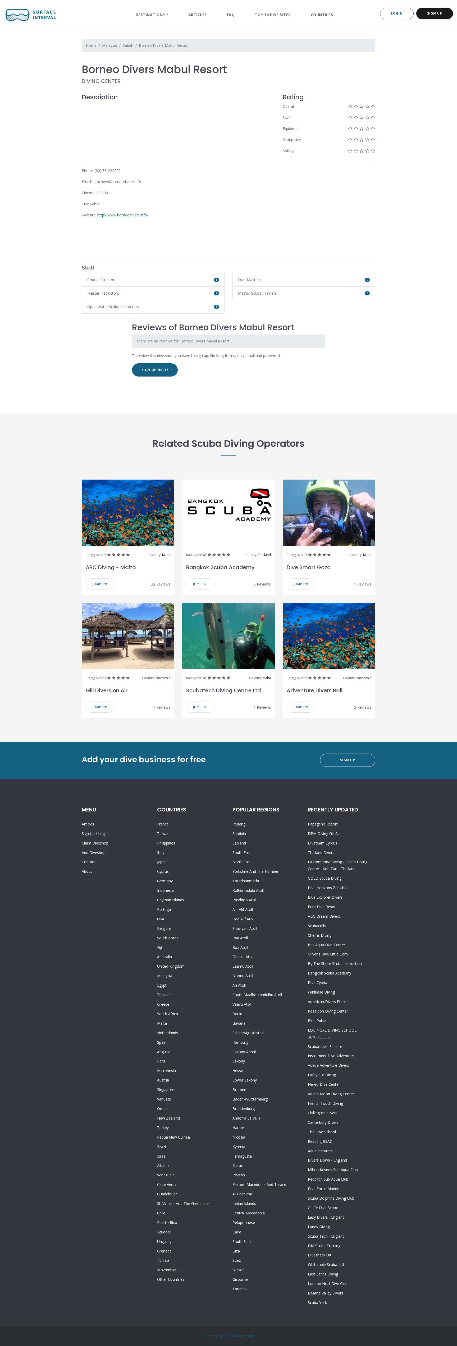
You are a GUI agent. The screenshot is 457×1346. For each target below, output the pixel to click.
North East (241, 861)
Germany (165, 880)
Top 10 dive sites (273, 14)
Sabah (128, 45)
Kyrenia (238, 1146)
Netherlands (167, 1032)
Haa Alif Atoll (243, 918)
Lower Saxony (244, 1080)
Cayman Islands (170, 899)
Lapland (239, 843)
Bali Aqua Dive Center (326, 944)
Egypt (162, 985)
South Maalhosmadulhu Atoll (257, 994)
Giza (236, 1251)
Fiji (159, 947)
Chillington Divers (322, 1112)
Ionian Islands (244, 1203)
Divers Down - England (327, 1160)
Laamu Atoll (242, 966)
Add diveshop (94, 852)
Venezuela (166, 1174)
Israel (161, 1156)
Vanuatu (164, 1099)
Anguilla (163, 1051)
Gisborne (240, 1279)
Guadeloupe (167, 1193)
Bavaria (238, 1023)
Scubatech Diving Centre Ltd (223, 690)
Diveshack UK (319, 1254)
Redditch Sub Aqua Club (328, 1179)
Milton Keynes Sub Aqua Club (333, 1169)
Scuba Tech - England (326, 1236)
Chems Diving (319, 935)
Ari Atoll (239, 985)
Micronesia (166, 1070)
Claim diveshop (95, 843)
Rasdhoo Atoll (244, 899)
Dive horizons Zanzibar (328, 887)
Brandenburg (243, 1108)
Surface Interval (239, 1335)
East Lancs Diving (323, 1274)
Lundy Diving (319, 1226)
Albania (163, 1165)
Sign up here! (154, 370)
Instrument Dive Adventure (331, 1055)
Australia (164, 956)
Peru (161, 1061)
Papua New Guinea (173, 1137)
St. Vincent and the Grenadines (184, 1203)
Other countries (170, 1279)
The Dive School (322, 1131)
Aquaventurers (320, 1150)
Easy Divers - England (326, 1217)
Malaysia (109, 45)
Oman (162, 1108)
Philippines (166, 843)
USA (160, 918)
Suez (236, 1260)
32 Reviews (160, 584)
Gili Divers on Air (106, 690)
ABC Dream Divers (324, 916)
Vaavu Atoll (242, 1004)
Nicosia (238, 1137)
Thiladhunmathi (245, 880)
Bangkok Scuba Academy (220, 567)
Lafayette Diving (322, 1074)
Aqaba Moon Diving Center (331, 1093)
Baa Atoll (240, 947)
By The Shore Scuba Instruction (335, 963)
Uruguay (164, 1241)
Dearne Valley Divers (325, 1293)
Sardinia (239, 833)
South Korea (168, 937)
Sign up (88, 833)
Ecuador (164, 1231)
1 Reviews (362, 584)
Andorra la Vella (246, 1118)
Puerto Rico (167, 1222)
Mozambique (168, 1269)
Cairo (236, 1231)
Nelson (238, 1269)
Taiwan (163, 833)
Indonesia (163, 678)
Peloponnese (243, 1222)
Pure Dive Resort (322, 906)
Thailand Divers (321, 852)
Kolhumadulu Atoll (248, 890)
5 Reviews (262, 584)
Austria (163, 1080)
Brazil (162, 1146)
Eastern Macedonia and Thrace (259, 1184)
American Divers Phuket (328, 1001)
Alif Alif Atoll (242, 909)
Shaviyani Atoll (244, 928)
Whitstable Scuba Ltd (326, 1264)
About (87, 871)
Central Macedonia (248, 1212)
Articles (197, 14)
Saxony (238, 1061)
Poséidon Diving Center (328, 1011)
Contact (88, 861)
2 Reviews (362, 707)
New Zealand (168, 1118)
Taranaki (239, 1288)
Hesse (237, 1070)
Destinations (150, 14)
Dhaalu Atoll (242, 956)
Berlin (237, 1013)
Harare (238, 1127)
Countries (322, 14)
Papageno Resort (323, 824)
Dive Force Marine (323, 1188)
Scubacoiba (317, 925)
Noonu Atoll (242, 975)
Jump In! (100, 584)
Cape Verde (167, 1184)
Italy (160, 852)
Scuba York (317, 1302)
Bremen (239, 1089)
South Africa (167, 1013)
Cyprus (163, 871)
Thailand (264, 555)
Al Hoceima (242, 1193)
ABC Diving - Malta (111, 567)
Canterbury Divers (323, 1122)
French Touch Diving (325, 1103)
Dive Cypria (317, 982)
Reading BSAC (320, 1141)
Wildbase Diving (321, 992)
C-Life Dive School (323, 1207)
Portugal (164, 909)
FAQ (231, 14)
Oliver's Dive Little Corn (328, 954)
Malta (166, 555)
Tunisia (163, 1260)
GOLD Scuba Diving (324, 878)
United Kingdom (171, 966)
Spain (161, 1042)
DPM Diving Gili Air (324, 833)
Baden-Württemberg (250, 1099)
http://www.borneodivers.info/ (122, 214)
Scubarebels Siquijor (325, 1046)
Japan (162, 861)
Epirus (237, 1165)
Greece (163, 1004)
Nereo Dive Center (324, 1084)
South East (241, 852)
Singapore (165, 1089)
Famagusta (242, 1156)
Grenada (164, 1251)
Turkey (163, 1127)
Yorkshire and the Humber (255, 871)
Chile (161, 1212)
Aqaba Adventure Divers (328, 1065)
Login (397, 13)
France (163, 824)
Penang (238, 824)
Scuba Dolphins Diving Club (331, 1198)
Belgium (164, 928)
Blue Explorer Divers (325, 897)
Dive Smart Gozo (309, 567)
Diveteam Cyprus (322, 843)
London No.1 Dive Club (328, 1283)
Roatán (238, 1174)
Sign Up (434, 13)
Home (91, 45)
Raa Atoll (240, 937)
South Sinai (242, 1241)
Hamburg (240, 1042)
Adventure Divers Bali (314, 690)
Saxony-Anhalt (244, 1051)
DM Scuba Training (324, 1245)
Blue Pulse (317, 1020)
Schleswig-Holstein (248, 1032)
